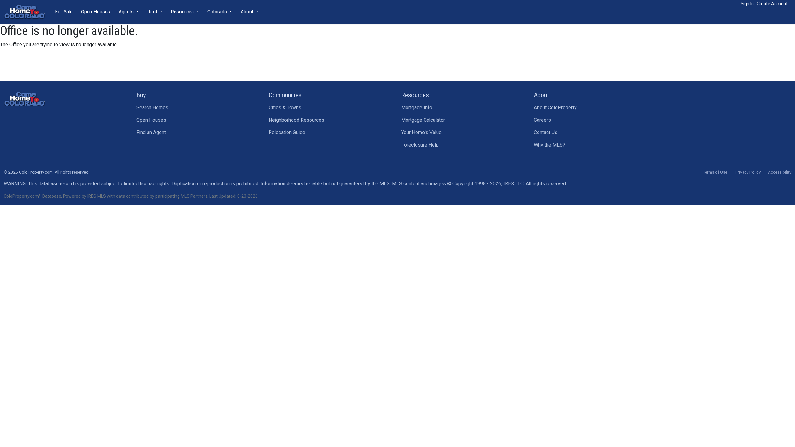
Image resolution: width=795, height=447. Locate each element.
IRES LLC (513, 184)
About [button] (248, 12)
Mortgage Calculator (423, 120)
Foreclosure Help (420, 145)
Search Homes (152, 108)
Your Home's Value (421, 132)
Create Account (772, 3)
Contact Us (545, 132)
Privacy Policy (748, 171)
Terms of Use (715, 171)
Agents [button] (127, 12)
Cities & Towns (285, 108)
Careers (542, 120)
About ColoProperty (555, 108)
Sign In (747, 3)
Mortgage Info (416, 108)
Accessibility (779, 171)
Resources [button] (183, 12)
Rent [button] (153, 12)
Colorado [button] (218, 12)
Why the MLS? (549, 145)
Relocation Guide (287, 132)
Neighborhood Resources (296, 120)
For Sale (64, 12)
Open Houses (95, 12)
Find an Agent (151, 132)
